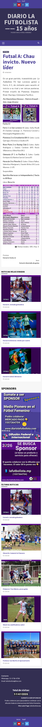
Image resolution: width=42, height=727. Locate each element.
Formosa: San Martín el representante (16, 661)
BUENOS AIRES (7, 548)
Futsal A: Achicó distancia (12, 376)
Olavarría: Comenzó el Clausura (14, 553)
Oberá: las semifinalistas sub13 (14, 625)
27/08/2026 (6, 555)
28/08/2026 (6, 307)
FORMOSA (6, 655)
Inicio (18, 1)
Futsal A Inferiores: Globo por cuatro (16, 341)
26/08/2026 (6, 627)
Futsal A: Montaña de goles (29, 261)
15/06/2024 (8, 72)
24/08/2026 (6, 343)
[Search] (38, 43)
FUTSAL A (5, 52)
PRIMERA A (6, 584)
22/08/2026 (6, 379)
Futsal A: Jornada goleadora (13, 305)
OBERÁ (5, 619)
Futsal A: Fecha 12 (9, 256)
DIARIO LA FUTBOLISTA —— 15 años (21, 22)
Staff (23, 1)
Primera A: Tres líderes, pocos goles (15, 589)
